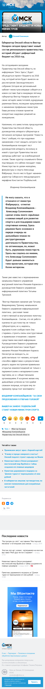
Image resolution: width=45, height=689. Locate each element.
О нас (4, 653)
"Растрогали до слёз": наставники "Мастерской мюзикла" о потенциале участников (21, 542)
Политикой (8, 685)
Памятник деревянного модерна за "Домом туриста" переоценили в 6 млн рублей (22, 474)
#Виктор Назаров (19, 429)
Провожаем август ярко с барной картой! (23, 450)
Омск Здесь (8, 5)
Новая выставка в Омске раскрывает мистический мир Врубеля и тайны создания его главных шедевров (21, 464)
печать (6, 18)
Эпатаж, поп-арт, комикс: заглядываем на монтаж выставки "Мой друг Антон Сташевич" (22, 551)
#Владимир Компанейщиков (13, 432)
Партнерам (12, 653)
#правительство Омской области (15, 434)
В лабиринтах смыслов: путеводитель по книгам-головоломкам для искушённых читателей (23, 483)
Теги (6, 429)
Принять (34, 682)
